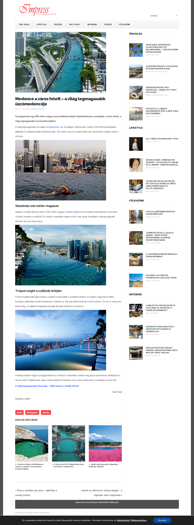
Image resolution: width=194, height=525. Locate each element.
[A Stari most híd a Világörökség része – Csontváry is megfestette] (68, 461)
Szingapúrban (52, 127)
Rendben (162, 520)
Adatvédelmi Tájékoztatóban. (132, 520)
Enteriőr (92, 24)
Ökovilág (135, 33)
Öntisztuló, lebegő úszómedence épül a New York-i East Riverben (162, 111)
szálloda (69, 212)
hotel (19, 297)
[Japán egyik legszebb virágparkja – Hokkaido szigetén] (105, 461)
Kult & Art (74, 24)
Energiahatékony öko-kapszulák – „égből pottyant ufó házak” (161, 89)
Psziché (58, 24)
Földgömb (124, 24)
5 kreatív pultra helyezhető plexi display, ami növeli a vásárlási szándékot (160, 307)
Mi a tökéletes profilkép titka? (162, 139)
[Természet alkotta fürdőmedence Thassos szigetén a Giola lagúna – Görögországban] (31, 461)
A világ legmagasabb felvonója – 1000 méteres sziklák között (47, 386)
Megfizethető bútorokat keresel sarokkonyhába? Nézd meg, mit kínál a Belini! (161, 350)
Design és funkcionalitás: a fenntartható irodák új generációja (160, 329)
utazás (45, 412)
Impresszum (80, 502)
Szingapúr (32, 412)
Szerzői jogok (92, 502)
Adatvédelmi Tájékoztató (109, 502)
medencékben (94, 301)
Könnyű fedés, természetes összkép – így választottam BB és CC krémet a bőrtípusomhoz (162, 162)
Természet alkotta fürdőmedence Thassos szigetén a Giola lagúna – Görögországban (29, 466)
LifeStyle (42, 24)
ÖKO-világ (24, 24)
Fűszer (108, 24)
